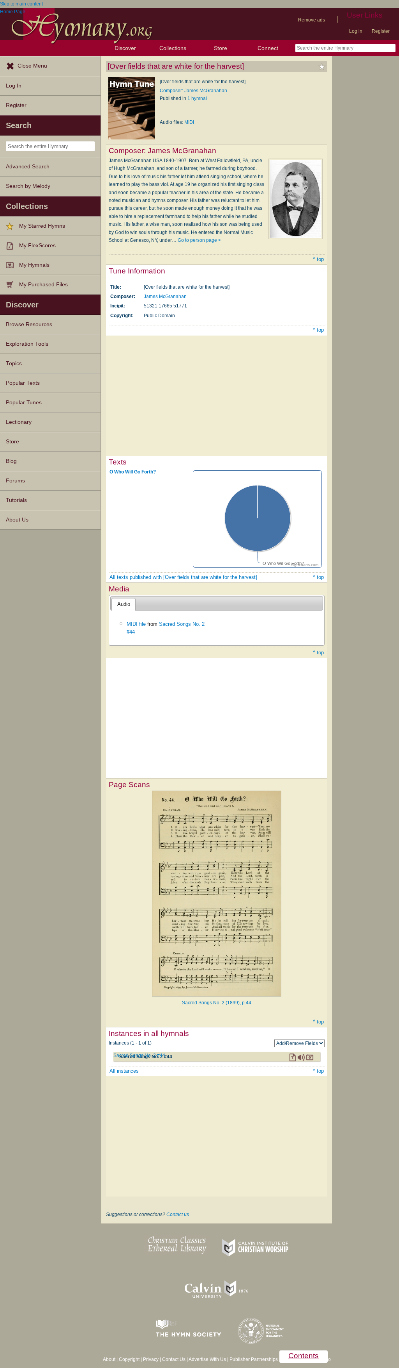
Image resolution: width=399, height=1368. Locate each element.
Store (220, 48)
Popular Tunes (24, 402)
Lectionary (19, 422)
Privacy (151, 1359)
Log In (13, 86)
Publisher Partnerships (254, 1359)
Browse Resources (29, 324)
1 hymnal (197, 98)
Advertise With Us (207, 1359)
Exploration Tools (27, 344)
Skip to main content (21, 4)
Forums (15, 481)
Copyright (129, 1359)
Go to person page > (199, 240)
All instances (124, 1071)
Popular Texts (23, 383)
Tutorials (16, 500)
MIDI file (136, 624)
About (109, 1359)
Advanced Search (27, 167)
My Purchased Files (43, 285)
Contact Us (173, 1359)
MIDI (189, 122)
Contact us (177, 1214)
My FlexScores (37, 245)
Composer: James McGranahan (193, 90)
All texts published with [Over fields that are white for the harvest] (183, 577)
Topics (14, 363)
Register (381, 31)
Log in (355, 31)
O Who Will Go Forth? (132, 472)
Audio (123, 604)
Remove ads (311, 20)
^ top (318, 259)
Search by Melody (28, 186)
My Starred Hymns (42, 226)
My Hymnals (34, 265)
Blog (11, 461)
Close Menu (32, 66)
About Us (17, 520)
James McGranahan (165, 296)
